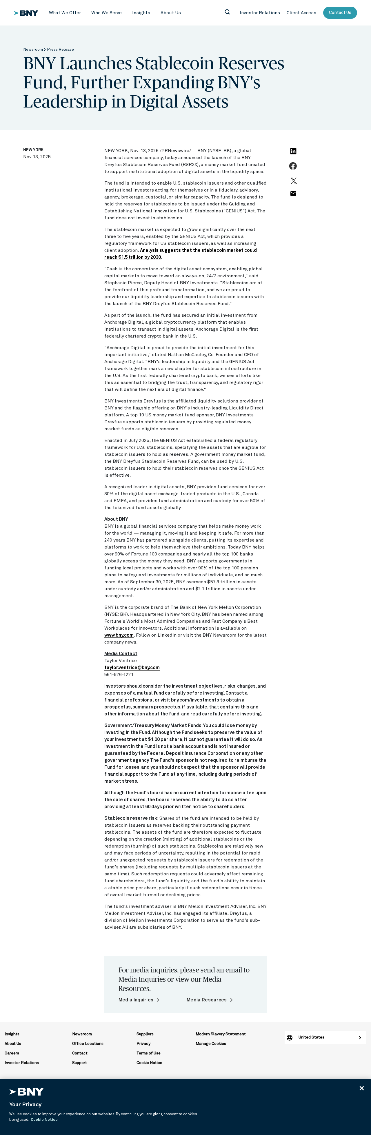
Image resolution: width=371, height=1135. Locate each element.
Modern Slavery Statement (221, 1034)
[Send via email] (293, 196)
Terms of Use (149, 1053)
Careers (12, 1053)
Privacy (143, 1044)
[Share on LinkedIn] (294, 154)
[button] (65, 13)
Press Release (60, 50)
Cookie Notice (149, 1063)
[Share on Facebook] (294, 169)
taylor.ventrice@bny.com (132, 667)
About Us (13, 1044)
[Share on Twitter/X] (293, 183)
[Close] (361, 1088)
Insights (12, 1034)
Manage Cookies (211, 1044)
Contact (80, 1053)
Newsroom (33, 50)
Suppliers (145, 1034)
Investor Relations (22, 1063)
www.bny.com (119, 635)
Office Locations (87, 1044)
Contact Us (340, 12)
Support (79, 1063)
